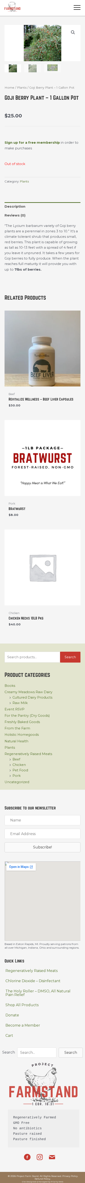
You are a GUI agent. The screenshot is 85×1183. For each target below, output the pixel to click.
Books (10, 686)
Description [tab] (15, 206)
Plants (10, 748)
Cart (9, 1035)
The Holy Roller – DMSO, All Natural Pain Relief (37, 993)
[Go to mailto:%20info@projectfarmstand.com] (52, 1158)
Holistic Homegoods (22, 735)
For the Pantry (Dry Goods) (27, 716)
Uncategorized (17, 782)
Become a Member (22, 1025)
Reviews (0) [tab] (15, 215)
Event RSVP (14, 709)
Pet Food (20, 770)
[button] (73, 32)
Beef (16, 759)
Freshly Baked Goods (22, 722)
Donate (12, 1015)
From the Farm (17, 728)
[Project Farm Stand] (12, 6)
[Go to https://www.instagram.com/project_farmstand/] (39, 1157)
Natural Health (16, 741)
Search (70, 657)
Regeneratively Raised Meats (28, 754)
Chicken (19, 765)
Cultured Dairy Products (32, 697)
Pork (16, 776)
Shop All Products (22, 1005)
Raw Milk (20, 703)
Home (9, 87)
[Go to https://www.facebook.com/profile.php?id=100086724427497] (27, 1158)
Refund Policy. (43, 1178)
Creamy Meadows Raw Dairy (28, 692)
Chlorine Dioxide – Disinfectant (33, 981)
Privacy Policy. (70, 1176)
